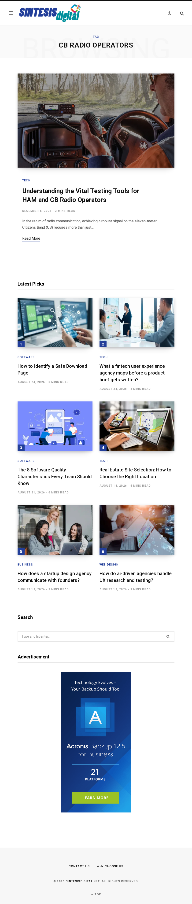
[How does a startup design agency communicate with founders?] (55, 530)
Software (26, 357)
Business (25, 564)
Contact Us (79, 866)
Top (97, 894)
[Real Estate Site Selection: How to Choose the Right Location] (137, 426)
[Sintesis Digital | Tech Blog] (50, 13)
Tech (26, 180)
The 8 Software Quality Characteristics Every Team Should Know (55, 476)
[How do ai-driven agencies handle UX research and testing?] (137, 530)
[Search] (180, 13)
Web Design (109, 564)
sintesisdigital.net (83, 881)
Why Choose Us (110, 866)
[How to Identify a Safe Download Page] (55, 323)
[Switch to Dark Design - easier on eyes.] (169, 13)
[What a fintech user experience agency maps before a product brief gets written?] (137, 323)
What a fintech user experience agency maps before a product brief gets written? (132, 372)
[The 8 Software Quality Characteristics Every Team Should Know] (55, 426)
